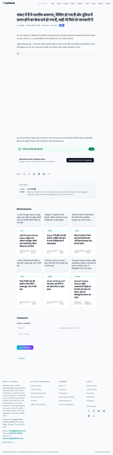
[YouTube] (104, 411)
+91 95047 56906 (15, 433)
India (87, 3)
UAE (52, 3)
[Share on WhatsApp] (24, 174)
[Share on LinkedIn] (39, 174)
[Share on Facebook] (34, 174)
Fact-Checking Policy (38, 393)
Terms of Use (92, 389)
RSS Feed (90, 401)
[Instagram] (94, 411)
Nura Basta (62, 251)
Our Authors (63, 393)
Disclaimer (90, 393)
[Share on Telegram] (44, 174)
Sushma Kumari (33, 251)
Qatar (73, 3)
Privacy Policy (92, 386)
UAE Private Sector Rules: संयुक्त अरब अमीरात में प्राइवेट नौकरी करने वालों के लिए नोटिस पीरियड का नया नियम (29, 240)
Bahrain (80, 3)
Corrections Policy (37, 397)
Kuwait (65, 3)
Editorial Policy (36, 386)
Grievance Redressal (66, 404)
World (100, 3)
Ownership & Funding (66, 397)
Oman (94, 3)
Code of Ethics (36, 389)
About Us (62, 386)
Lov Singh (20, 25)
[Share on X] (29, 174)
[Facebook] (99, 411)
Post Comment (25, 347)
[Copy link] (49, 174)
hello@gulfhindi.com (17, 431)
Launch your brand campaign (80, 160)
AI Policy (34, 401)
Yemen (107, 3)
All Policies (90, 397)
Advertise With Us (65, 401)
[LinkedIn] (89, 416)
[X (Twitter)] (89, 411)
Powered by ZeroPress (102, 452)
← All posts (21, 358)
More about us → (9, 442)
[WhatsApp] (94, 416)
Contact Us (63, 389)
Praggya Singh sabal (88, 303)
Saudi (59, 3)
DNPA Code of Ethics (38, 404)
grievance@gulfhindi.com (13, 438)
